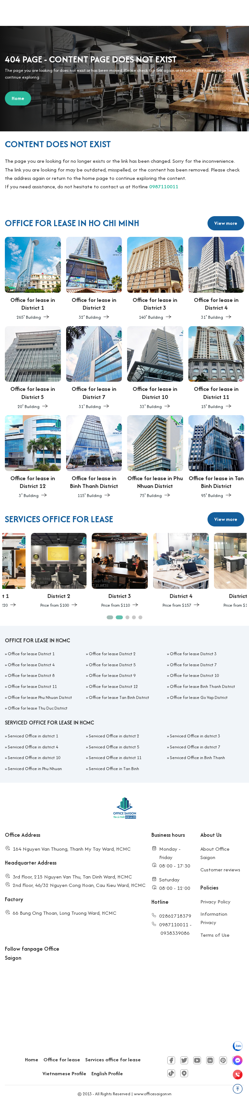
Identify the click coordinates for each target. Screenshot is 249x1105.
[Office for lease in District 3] (155, 279)
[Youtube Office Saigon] (197, 1060)
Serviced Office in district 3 (195, 736)
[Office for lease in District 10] (155, 368)
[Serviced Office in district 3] (94, 571)
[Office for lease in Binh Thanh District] (94, 457)
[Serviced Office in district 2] (33, 571)
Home (31, 1059)
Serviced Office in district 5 (114, 747)
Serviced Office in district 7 (195, 747)
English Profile (107, 1073)
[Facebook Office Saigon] (171, 1060)
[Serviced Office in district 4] (155, 571)
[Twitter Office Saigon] (184, 1060)
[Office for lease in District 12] (33, 457)
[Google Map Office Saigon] (184, 1073)
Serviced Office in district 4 (33, 747)
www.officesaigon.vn (153, 1094)
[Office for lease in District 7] (94, 368)
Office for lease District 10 (194, 675)
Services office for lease (113, 1059)
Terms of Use (215, 935)
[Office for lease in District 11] (216, 368)
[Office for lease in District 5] (33, 368)
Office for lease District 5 (112, 665)
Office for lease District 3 (193, 654)
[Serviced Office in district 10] (216, 571)
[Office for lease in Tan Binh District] (216, 457)
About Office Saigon (215, 853)
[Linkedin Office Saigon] (210, 1060)
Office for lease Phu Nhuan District (40, 697)
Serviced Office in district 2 (114, 736)
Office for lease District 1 (31, 654)
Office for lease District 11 (32, 686)
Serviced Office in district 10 (34, 758)
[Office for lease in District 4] (216, 279)
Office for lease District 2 (112, 654)
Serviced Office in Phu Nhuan (35, 769)
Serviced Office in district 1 (33, 736)
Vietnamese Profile (64, 1073)
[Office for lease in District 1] (33, 279)
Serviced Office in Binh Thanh (197, 758)
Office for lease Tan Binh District (119, 697)
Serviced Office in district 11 (115, 758)
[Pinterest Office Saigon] (223, 1060)
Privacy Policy (215, 901)
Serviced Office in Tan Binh (114, 769)
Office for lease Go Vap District (199, 697)
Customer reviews (220, 869)
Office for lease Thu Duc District (37, 708)
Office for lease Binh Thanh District (202, 686)
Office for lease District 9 (112, 675)
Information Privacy (213, 918)
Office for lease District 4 (31, 665)
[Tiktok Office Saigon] (171, 1073)
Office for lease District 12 (113, 686)
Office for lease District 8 (31, 675)
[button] (109, 617)
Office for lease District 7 (193, 665)
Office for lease (61, 1059)
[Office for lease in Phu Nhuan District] (155, 457)
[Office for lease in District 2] (94, 279)
